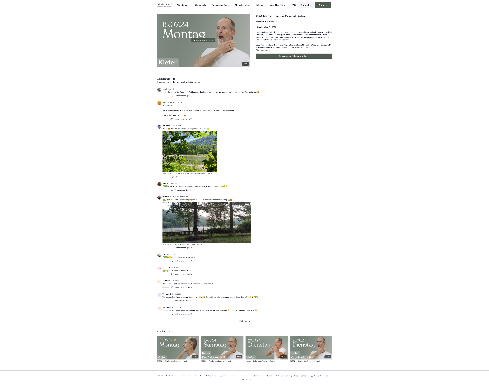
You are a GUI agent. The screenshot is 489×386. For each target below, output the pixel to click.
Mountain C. (167, 126)
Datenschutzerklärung (208, 376)
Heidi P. (165, 183)
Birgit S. (165, 89)
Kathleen (166, 281)
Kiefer (272, 27)
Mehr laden (244, 321)
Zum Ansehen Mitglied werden (293, 56)
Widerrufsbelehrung (284, 376)
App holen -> (245, 379)
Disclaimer (233, 376)
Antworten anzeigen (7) (183, 119)
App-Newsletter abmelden (320, 376)
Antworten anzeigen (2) (184, 177)
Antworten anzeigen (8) (183, 96)
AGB (195, 376)
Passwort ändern (301, 376)
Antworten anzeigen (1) (183, 190)
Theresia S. (166, 294)
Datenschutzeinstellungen (262, 376)
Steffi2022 (166, 307)
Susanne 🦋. (167, 102)
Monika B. (166, 267)
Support (223, 376)
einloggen (161, 82)
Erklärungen (244, 376)
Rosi (164, 254)
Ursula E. (165, 197)
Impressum (186, 376)
